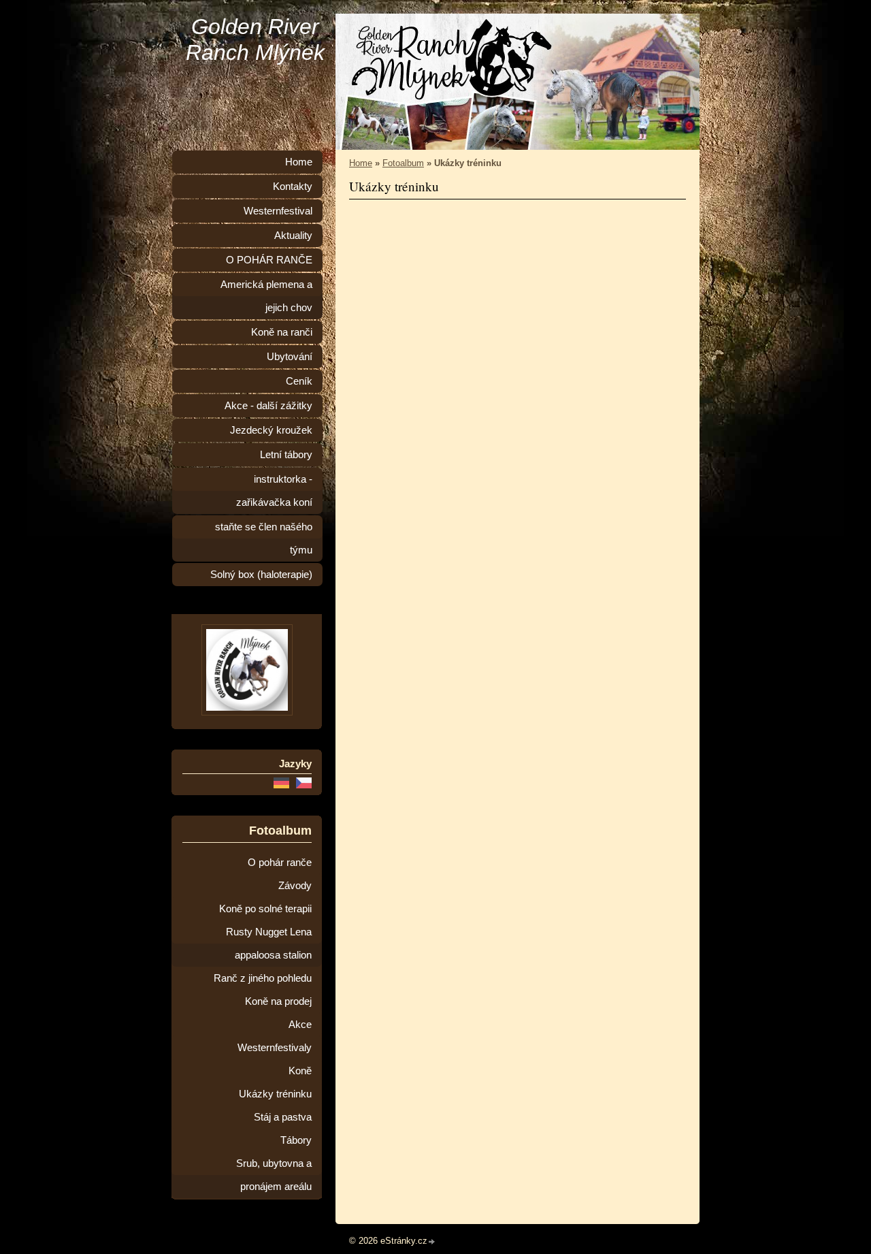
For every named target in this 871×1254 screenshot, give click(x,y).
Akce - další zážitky (268, 405)
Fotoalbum (403, 163)
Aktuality (293, 235)
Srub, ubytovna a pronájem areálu (274, 1175)
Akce (300, 1024)
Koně (300, 1070)
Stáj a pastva (283, 1117)
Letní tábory (286, 454)
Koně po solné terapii (265, 908)
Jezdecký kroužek (271, 430)
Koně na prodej (278, 1001)
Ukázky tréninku (275, 1094)
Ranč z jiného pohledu (263, 978)
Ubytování (289, 356)
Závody (295, 885)
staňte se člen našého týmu (263, 538)
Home (360, 163)
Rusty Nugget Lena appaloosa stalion (269, 944)
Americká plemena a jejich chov (266, 296)
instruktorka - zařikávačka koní (274, 491)
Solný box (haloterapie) (261, 574)
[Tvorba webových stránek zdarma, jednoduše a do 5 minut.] (432, 1242)
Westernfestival (278, 211)
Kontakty (292, 186)
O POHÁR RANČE (269, 260)
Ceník (299, 381)
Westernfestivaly (274, 1047)
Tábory (296, 1140)
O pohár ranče (280, 862)
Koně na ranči (281, 332)
